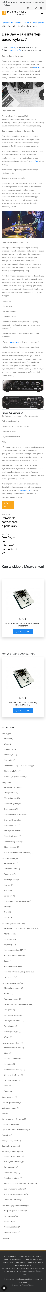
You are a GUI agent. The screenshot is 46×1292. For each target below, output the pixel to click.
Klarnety (7, 885)
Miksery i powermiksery (13, 1162)
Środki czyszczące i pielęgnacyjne (17, 901)
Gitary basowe (9, 809)
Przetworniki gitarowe (12, 842)
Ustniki (6, 918)
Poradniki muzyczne (11, 22)
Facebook (31, 8)
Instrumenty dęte (8, 858)
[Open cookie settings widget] (4, 1288)
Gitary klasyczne (10, 825)
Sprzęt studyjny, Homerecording (14, 1206)
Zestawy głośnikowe (12, 1200)
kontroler (36, 68)
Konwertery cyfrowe (12, 1216)
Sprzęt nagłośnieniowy (10, 1151)
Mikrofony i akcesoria (12, 1156)
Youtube (28, 8)
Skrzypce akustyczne (12, 1075)
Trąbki (6, 912)
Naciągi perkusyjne (11, 999)
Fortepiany (8, 939)
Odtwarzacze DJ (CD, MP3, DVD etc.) (18, 766)
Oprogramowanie (8, 1124)
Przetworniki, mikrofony (13, 1069)
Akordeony (8, 934)
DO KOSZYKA (24, 631)
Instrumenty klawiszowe (11, 924)
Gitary (4, 782)
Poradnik (5, 1135)
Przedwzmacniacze (11, 1178)
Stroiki (6, 907)
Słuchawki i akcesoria (10, 1146)
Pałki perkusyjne (10, 1010)
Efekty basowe (9, 793)
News (4, 1113)
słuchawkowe (14, 342)
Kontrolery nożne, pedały (13, 956)
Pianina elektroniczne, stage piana (17, 972)
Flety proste (8, 874)
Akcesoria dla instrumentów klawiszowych (20, 928)
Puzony (7, 890)
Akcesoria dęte (9, 863)
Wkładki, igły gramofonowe (14, 776)
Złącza (4, 1238)
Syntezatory (9, 977)
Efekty (6, 744)
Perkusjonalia (9, 1026)
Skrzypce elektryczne (12, 1080)
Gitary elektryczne (11, 820)
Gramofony (8, 749)
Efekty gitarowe (10, 798)
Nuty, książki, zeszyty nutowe (13, 1119)
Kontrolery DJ (38, 22)
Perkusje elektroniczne (12, 1021)
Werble (6, 1037)
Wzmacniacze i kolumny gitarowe (17, 852)
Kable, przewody (8, 1097)
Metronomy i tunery (9, 1108)
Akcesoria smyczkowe (12, 1048)
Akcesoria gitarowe (11, 787)
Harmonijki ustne (10, 880)
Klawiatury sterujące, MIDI (14, 950)
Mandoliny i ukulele (11, 836)
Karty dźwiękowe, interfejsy (14, 1211)
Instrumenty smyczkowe (11, 1043)
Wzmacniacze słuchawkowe (15, 1194)
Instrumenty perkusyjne (11, 983)
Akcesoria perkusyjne (12, 988)
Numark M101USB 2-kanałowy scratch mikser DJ (23, 624)
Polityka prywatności (28, 1271)
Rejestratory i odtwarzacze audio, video (19, 1183)
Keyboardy (8, 945)
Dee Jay (25, 22)
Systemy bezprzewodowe (14, 1189)
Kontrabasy (8, 1064)
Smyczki (7, 1086)
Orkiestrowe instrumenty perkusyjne (18, 1004)
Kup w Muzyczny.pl (41, 8)
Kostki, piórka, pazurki (12, 831)
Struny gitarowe (10, 847)
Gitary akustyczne (11, 804)
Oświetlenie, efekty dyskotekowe (14, 1130)
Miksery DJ (8, 760)
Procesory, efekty (10, 1173)
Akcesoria (8, 738)
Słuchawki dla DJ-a (11, 771)
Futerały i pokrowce (11, 1059)
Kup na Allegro (36, 8)
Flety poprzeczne (10, 869)
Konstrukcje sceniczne (10, 1103)
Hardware (8, 994)
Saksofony (8, 896)
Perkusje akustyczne (12, 1015)
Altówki (7, 1053)
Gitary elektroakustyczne (13, 814)
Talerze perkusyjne (11, 1031)
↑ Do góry (6, 504)
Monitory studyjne (11, 1227)
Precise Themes (28, 1285)
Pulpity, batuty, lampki (10, 1141)
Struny (6, 1091)
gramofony (34, 161)
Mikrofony (8, 1221)
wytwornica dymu (26, 490)
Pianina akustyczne (11, 966)
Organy (7, 961)
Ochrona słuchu (10, 1167)
